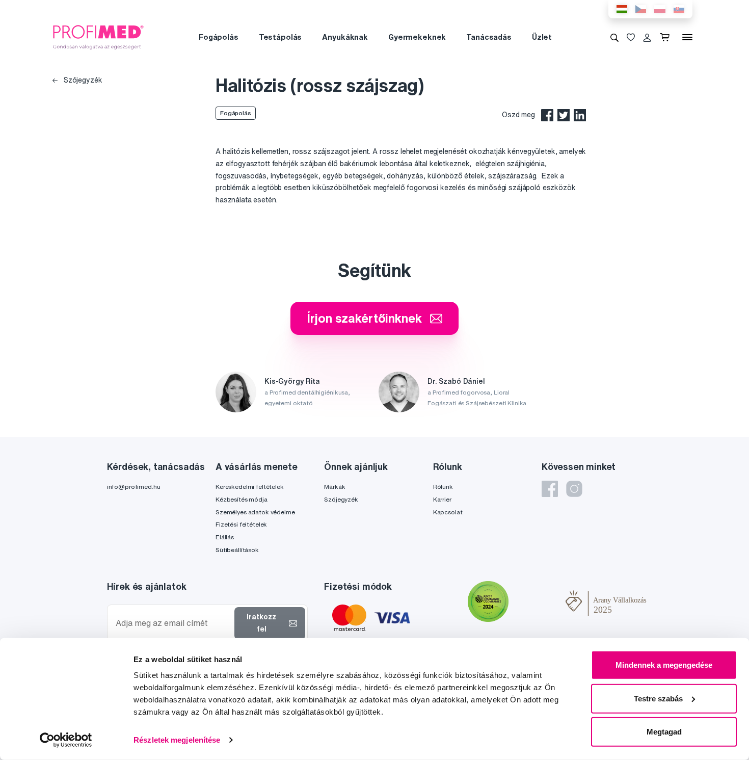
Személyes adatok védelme (255, 512)
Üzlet (542, 37)
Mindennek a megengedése (664, 665)
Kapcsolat (448, 512)
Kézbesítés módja (242, 499)
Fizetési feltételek (241, 524)
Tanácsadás (489, 37)
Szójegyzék (82, 80)
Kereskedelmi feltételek (250, 486)
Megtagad (664, 731)
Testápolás (280, 37)
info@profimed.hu (133, 486)
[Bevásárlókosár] (666, 37)
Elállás (225, 537)
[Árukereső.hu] (537, 603)
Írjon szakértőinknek (364, 318)
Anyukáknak (345, 37)
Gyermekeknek (417, 37)
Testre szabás (658, 698)
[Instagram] (574, 489)
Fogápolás (218, 37)
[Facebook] (550, 489)
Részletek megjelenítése (176, 740)
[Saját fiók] (647, 37)
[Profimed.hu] (98, 36)
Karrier (442, 499)
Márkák (334, 486)
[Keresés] (614, 37)
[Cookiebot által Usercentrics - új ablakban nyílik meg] (66, 740)
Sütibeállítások (237, 549)
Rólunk (443, 486)
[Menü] (687, 37)
